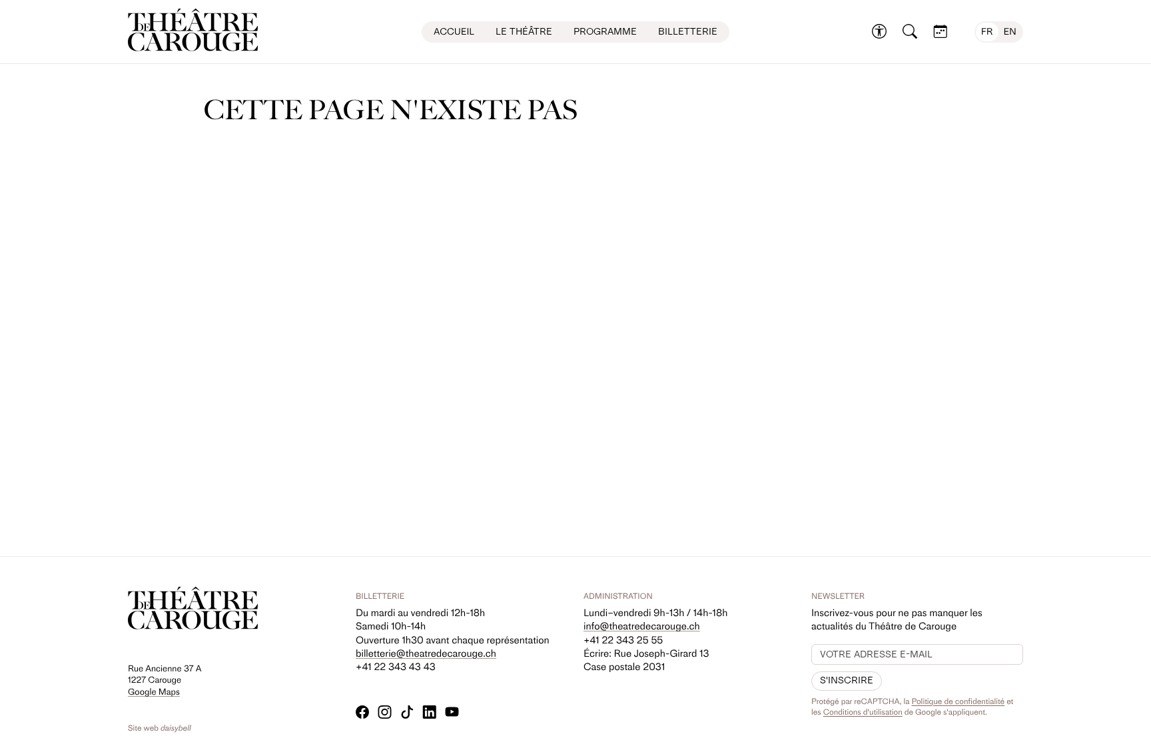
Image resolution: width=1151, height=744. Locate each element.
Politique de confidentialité (958, 701)
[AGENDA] (940, 32)
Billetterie (687, 31)
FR (987, 31)
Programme (605, 31)
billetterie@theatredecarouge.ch (426, 653)
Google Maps (154, 692)
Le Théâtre (524, 31)
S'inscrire (846, 680)
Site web (159, 728)
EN (1010, 31)
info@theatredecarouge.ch (641, 626)
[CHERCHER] (910, 32)
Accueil (454, 31)
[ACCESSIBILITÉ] (879, 32)
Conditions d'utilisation (863, 712)
